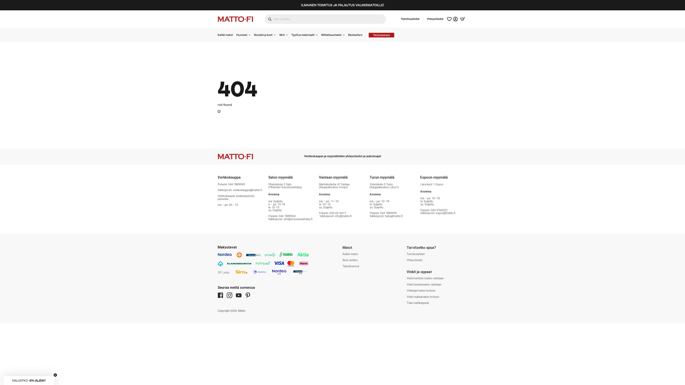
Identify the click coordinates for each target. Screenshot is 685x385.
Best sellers (350, 260)
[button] (29, 380)
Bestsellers (355, 35)
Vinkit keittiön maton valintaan (425, 278)
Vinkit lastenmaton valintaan (424, 284)
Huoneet (241, 35)
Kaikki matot (225, 35)
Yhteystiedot (435, 19)
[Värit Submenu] (288, 35)
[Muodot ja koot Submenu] (275, 35)
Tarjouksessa (350, 266)
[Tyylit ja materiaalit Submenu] (317, 35)
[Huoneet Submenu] (250, 35)
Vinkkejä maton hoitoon (421, 290)
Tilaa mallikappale (418, 303)
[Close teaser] (55, 375)
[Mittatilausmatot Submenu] (344, 35)
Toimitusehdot (410, 19)
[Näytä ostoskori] (462, 19)
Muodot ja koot (263, 35)
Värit (282, 35)
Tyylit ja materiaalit (302, 35)
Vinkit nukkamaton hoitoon (423, 297)
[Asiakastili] (455, 19)
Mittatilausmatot (331, 35)
